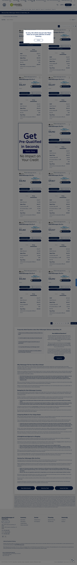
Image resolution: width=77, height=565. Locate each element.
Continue (38, 40)
